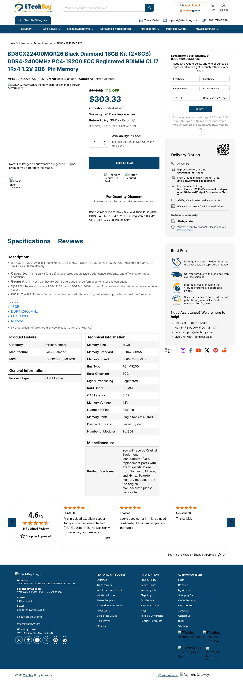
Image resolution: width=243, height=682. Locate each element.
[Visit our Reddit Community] (224, 351)
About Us (183, 610)
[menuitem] (33, 20)
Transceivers (104, 585)
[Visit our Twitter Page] (207, 351)
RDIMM (17, 321)
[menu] (59, 20)
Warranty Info (149, 590)
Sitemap (183, 626)
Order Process (186, 600)
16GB (15, 307)
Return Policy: (99, 120)
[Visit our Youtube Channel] (198, 351)
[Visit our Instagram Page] (183, 351)
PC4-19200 (20, 316)
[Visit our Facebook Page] (190, 351)
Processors (103, 610)
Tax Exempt (147, 600)
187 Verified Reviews (36, 528)
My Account (184, 590)
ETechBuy (28, 675)
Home (11, 43)
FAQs (144, 610)
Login (181, 580)
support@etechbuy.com (198, 332)
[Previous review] (12, 522)
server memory (43, 43)
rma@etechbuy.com (28, 623)
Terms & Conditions (152, 616)
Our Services (185, 605)
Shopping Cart (186, 595)
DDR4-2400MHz (24, 311)
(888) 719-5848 (197, 323)
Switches (102, 580)
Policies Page (185, 229)
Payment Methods (151, 605)
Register (183, 585)
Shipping (146, 595)
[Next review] (231, 522)
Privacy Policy (148, 580)
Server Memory (104, 79)
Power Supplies (106, 600)
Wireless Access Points (110, 590)
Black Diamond (66, 79)
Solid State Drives (107, 616)
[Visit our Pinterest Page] (215, 351)
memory (24, 43)
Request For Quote (151, 621)
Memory (101, 626)
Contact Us (184, 616)
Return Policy (148, 585)
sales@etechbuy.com (29, 616)
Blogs (181, 621)
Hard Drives (103, 621)
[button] (149, 20)
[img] (35, 522)
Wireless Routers (107, 595)
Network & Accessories (110, 605)
